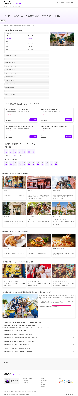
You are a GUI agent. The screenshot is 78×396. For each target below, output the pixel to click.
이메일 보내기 (26, 382)
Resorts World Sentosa (13, 25)
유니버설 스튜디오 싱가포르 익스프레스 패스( (61, 305)
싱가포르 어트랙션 (17, 6)
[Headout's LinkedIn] (64, 394)
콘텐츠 (2, 20)
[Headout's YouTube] (68, 394)
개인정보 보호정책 (44, 382)
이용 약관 (43, 384)
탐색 (7, 6)
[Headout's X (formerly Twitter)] (72, 394)
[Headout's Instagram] (66, 394)
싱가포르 (6, 25)
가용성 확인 (33, 119)
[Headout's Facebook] (70, 394)
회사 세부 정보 (44, 380)
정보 (10, 6)
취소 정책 (43, 386)
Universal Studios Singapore (24, 25)
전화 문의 (26, 380)
